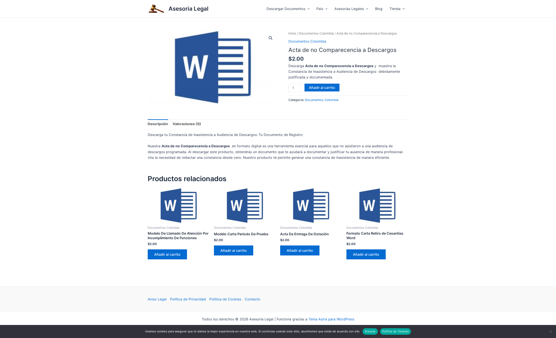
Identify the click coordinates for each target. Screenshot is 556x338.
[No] (550, 331)
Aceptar (370, 331)
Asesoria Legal (188, 8)
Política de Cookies (225, 299)
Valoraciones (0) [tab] (187, 124)
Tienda (394, 9)
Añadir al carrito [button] (167, 254)
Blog (378, 9)
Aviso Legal (157, 299)
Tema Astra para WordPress (331, 319)
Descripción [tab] (158, 124)
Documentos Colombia (316, 33)
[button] (307, 8)
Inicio (292, 33)
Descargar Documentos (285, 9)
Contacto (252, 299)
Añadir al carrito (322, 87)
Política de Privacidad (188, 299)
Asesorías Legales (349, 9)
